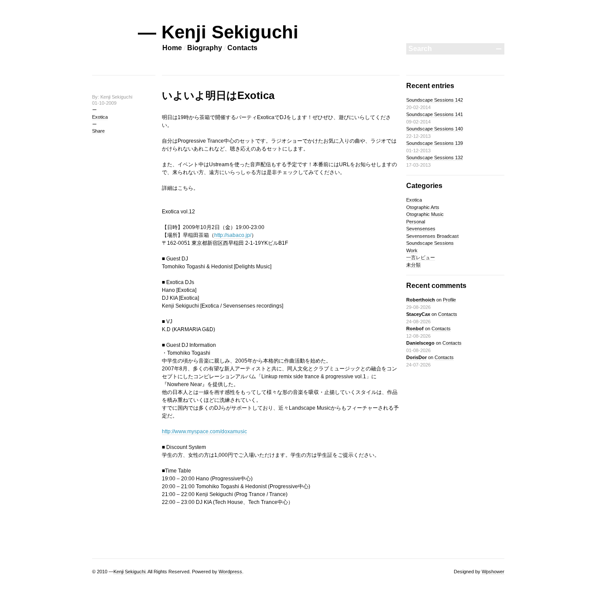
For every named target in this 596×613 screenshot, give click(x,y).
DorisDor (416, 357)
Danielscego (420, 343)
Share (98, 131)
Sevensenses (420, 228)
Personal (415, 221)
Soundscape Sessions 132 (434, 157)
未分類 (413, 264)
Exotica (100, 117)
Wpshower (493, 571)
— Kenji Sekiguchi (218, 32)
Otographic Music (425, 214)
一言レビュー (420, 257)
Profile (449, 299)
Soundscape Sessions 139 (434, 143)
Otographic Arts (422, 207)
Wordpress (230, 571)
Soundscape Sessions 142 (434, 100)
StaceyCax (418, 314)
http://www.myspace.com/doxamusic (204, 431)
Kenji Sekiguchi (129, 571)
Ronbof (415, 328)
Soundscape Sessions (430, 243)
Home (172, 47)
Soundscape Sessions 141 (434, 114)
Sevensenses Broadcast (432, 236)
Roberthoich (420, 299)
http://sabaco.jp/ (232, 235)
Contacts (242, 47)
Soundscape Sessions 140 (434, 128)
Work (412, 250)
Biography (204, 47)
